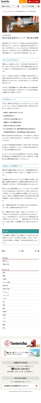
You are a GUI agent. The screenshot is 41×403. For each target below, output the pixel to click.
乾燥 (4, 305)
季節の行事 (6, 264)
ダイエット (6, 292)
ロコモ (4, 298)
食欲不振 (5, 285)
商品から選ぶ (6, 6)
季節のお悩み (6, 289)
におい (4, 321)
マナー (4, 318)
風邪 (4, 308)
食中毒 (4, 312)
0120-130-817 (22, 368)
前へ (5, 251)
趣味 (4, 325)
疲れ (4, 328)
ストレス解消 (6, 282)
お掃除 (4, 279)
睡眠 (4, 276)
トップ (20, 251)
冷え (4, 302)
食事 (4, 272)
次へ (36, 251)
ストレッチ (6, 295)
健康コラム (6, 261)
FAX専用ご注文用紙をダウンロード (16, 386)
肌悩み (4, 315)
